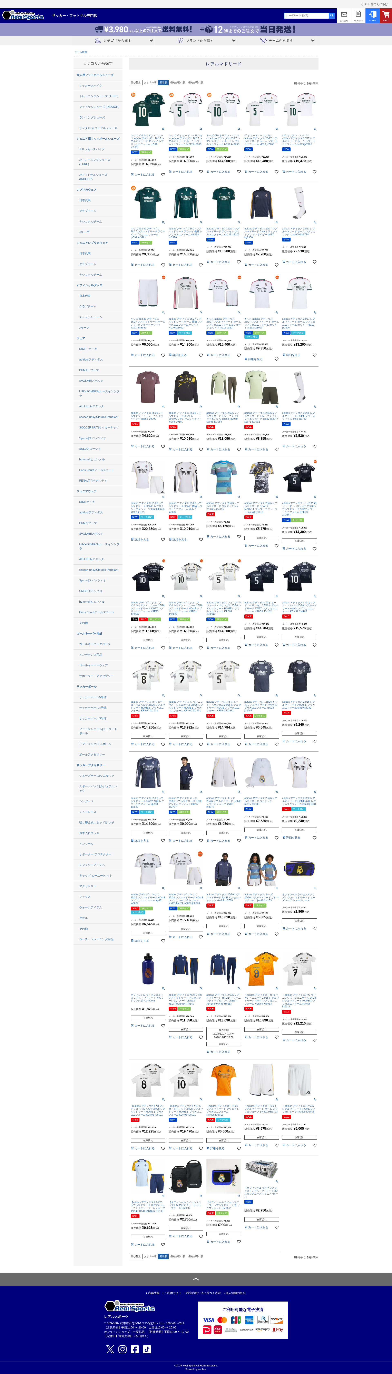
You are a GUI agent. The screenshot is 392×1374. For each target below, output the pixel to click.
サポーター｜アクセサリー (96, 676)
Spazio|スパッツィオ (92, 438)
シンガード (86, 801)
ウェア (81, 338)
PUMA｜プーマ (89, 370)
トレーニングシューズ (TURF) (98, 96)
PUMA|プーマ (88, 523)
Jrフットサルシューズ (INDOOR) (93, 177)
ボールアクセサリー (92, 754)
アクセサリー (87, 886)
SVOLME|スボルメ (91, 380)
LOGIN (372, 20)
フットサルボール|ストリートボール (98, 731)
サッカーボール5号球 (93, 697)
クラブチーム (87, 210)
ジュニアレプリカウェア (92, 242)
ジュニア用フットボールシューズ (98, 138)
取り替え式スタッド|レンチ (96, 822)
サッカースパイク (90, 85)
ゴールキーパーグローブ (95, 644)
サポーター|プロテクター (95, 854)
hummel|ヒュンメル (92, 459)
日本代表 (85, 200)
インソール (86, 843)
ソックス (85, 896)
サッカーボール (87, 686)
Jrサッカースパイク (92, 149)
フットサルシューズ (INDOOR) (99, 106)
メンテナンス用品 (90, 654)
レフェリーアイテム (92, 865)
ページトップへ (196, 1279)
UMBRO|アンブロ (90, 591)
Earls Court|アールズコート (97, 470)
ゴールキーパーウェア (93, 665)
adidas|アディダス (91, 359)
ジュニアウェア (87, 491)
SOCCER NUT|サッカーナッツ (99, 427)
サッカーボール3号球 (93, 718)
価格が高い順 (195, 82)
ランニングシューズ (92, 117)
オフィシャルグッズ (89, 285)
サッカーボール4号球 (93, 707)
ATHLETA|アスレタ (91, 406)
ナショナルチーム (90, 221)
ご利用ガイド (173, 1293)
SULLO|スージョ (90, 448)
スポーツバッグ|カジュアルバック (98, 788)
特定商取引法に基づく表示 (203, 1293)
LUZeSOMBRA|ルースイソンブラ (99, 393)
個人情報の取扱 (236, 1293)
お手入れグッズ (89, 833)
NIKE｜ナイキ (88, 348)
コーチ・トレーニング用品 (96, 939)
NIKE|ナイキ (87, 501)
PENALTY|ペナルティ (93, 480)
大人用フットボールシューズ (95, 75)
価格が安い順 (177, 82)
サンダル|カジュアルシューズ (98, 128)
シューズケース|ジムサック (96, 775)
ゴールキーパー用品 (89, 633)
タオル (83, 918)
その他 (83, 622)
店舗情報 (153, 1293)
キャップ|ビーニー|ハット (95, 875)
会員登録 (358, 20)
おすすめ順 (150, 82)
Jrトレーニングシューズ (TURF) (94, 162)
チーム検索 (81, 52)
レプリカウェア (87, 189)
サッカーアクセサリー (91, 765)
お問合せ (344, 20)
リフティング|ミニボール (95, 743)
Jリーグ (84, 232)
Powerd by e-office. (196, 1369)
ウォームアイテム (90, 907)
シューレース (87, 811)
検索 (332, 16)
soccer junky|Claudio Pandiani (98, 416)
